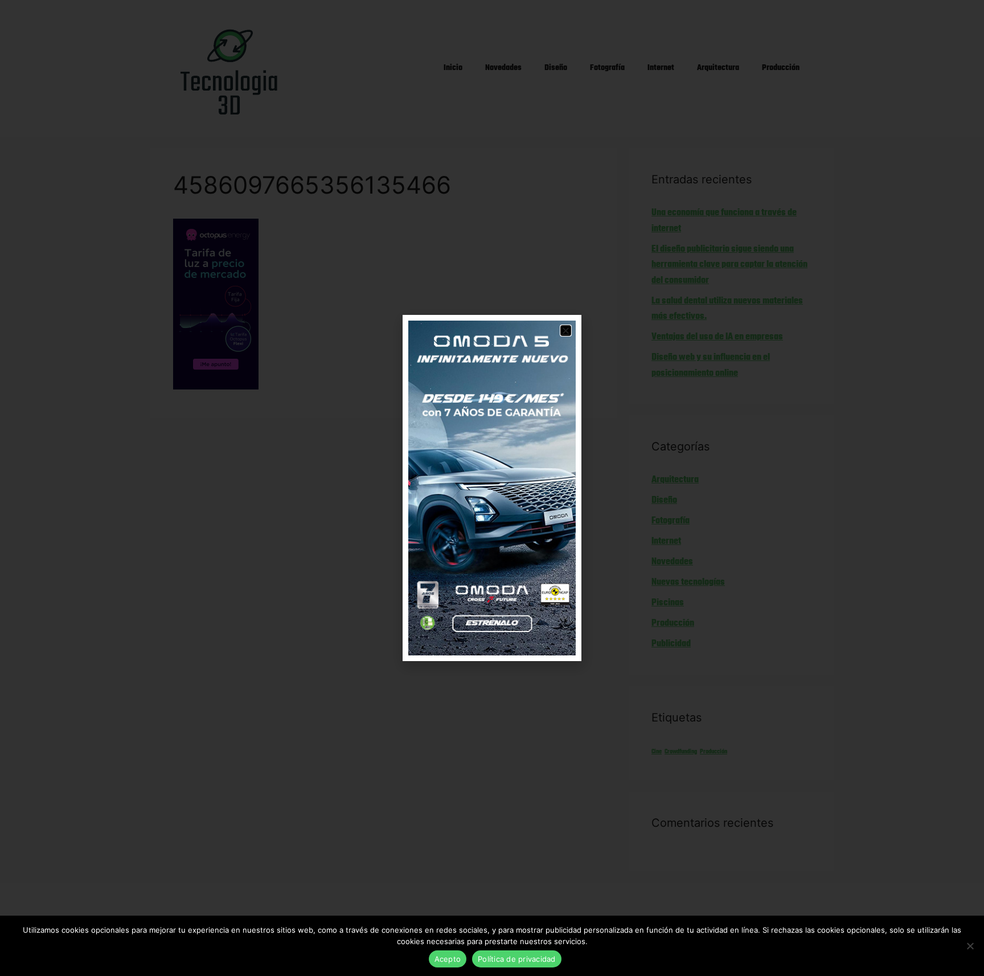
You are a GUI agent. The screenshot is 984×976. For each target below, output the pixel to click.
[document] (492, 488)
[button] (565, 330)
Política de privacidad (517, 958)
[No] (969, 946)
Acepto (447, 958)
